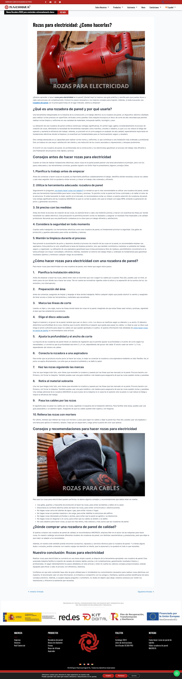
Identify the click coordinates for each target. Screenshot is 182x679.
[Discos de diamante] (59, 642)
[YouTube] (50, 2)
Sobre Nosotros (101, 7)
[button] (177, 673)
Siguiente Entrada (146, 591)
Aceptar (108, 676)
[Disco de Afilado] (59, 648)
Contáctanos (154, 7)
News (143, 7)
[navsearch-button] (166, 2)
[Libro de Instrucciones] (129, 642)
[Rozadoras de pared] (59, 640)
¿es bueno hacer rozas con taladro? (69, 190)
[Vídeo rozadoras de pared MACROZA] (162, 647)
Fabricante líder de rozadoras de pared (18, 2)
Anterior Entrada (35, 591)
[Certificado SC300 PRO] (129, 645)
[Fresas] (59, 645)
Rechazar (121, 676)
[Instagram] (55, 2)
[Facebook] (45, 2)
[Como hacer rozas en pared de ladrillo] (162, 641)
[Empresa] (28, 640)
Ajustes (134, 676)
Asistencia (131, 7)
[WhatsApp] (60, 2)
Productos (117, 7)
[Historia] (28, 642)
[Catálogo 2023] (129, 640)
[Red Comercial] (28, 645)
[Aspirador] (59, 651)
